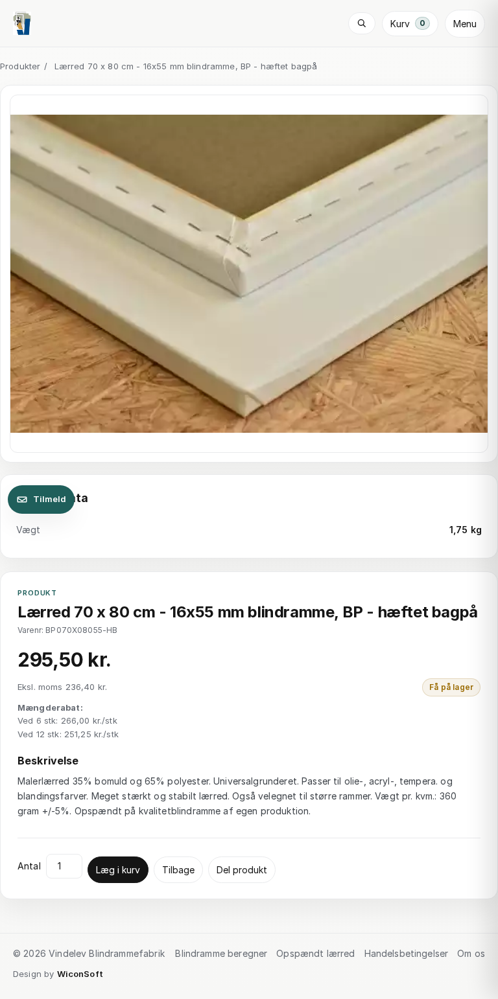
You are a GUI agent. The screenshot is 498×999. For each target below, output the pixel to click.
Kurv (407, 23)
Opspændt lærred (315, 953)
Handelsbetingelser (406, 953)
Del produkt (242, 869)
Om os (471, 953)
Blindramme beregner (221, 953)
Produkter (20, 66)
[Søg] (361, 23)
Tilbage (178, 869)
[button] (249, 274)
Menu (465, 23)
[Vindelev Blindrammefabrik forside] (22, 23)
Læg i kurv (118, 869)
